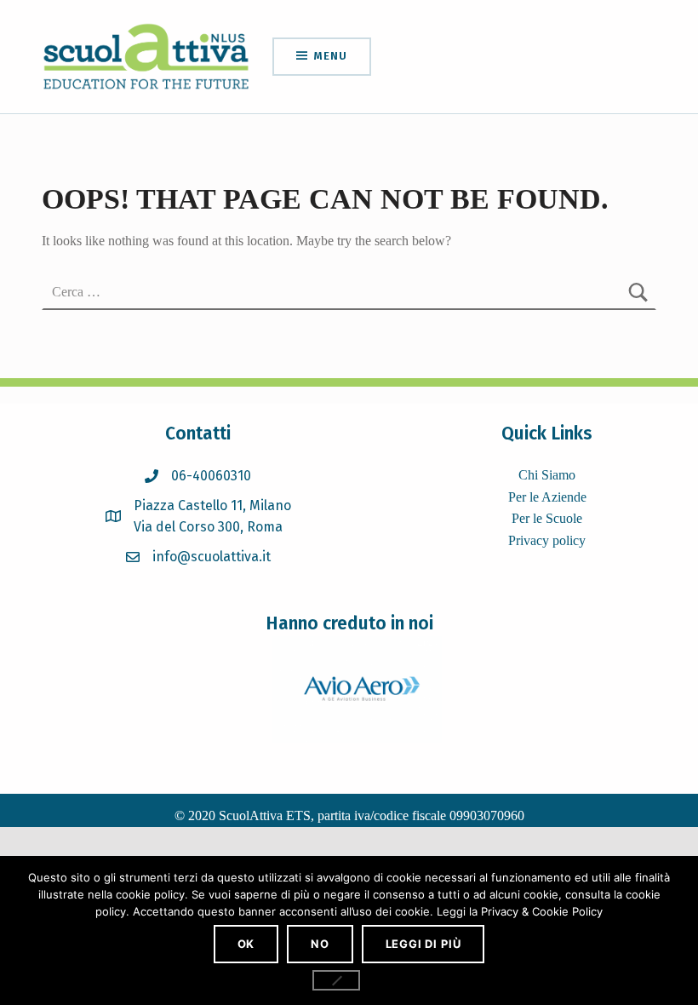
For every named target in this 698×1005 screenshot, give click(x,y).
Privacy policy (547, 540)
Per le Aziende (547, 497)
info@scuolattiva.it (211, 556)
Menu (330, 55)
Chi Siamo (546, 475)
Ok (246, 943)
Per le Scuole (547, 518)
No (320, 943)
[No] (336, 980)
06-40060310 (211, 476)
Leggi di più (423, 943)
